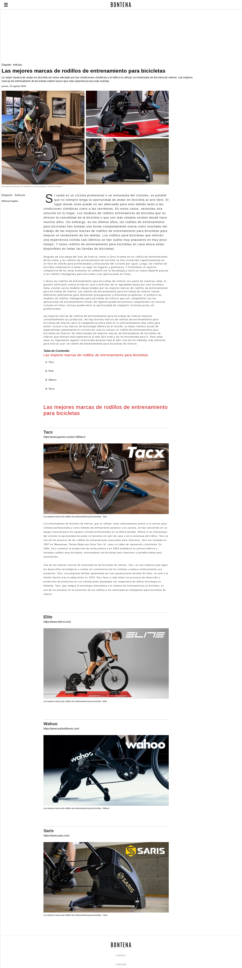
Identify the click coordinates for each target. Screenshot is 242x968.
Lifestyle (121, 964)
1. (49, 362)
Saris (48, 830)
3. (51, 379)
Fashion (121, 955)
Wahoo (50, 723)
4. (50, 388)
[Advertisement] (80, 36)
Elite (47, 616)
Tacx (48, 432)
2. (49, 371)
